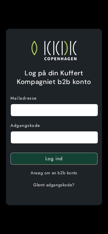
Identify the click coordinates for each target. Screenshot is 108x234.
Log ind (54, 158)
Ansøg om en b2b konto (54, 173)
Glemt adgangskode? (54, 185)
